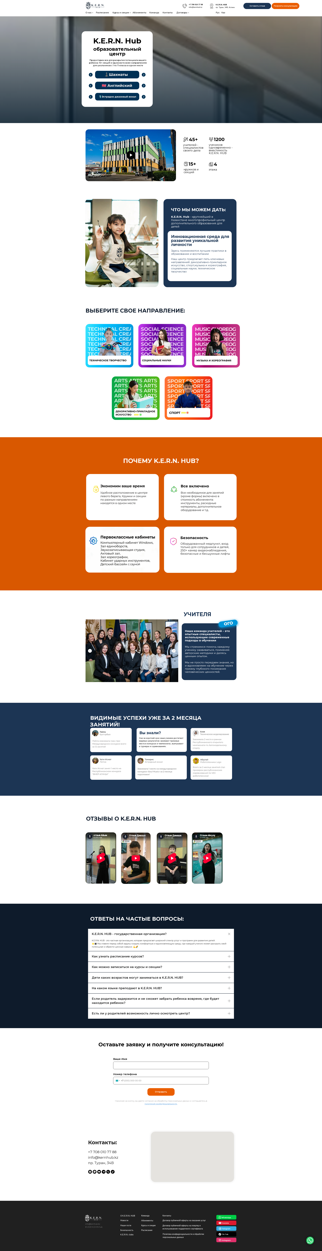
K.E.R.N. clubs (126, 1235)
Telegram (226, 1229)
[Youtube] (99, 1172)
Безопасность (126, 1230)
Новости (124, 1220)
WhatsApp (226, 1217)
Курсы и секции (120, 12)
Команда (154, 12)
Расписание (102, 12)
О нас (89, 12)
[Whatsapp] (94, 1172)
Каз (223, 12)
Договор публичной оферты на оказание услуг (184, 1220)
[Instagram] (90, 1172)
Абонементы (139, 12)
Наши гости (125, 1225)
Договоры (181, 12)
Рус (217, 12)
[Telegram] (104, 1172)
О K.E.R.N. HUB (127, 1216)
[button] (285, 6)
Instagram (226, 1240)
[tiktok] (113, 1172)
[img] (185, 6)
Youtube (225, 1223)
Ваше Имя (120, 1059)
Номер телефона (125, 1074)
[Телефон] (108, 1172)
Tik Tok (225, 1234)
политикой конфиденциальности (161, 1104)
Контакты (168, 12)
